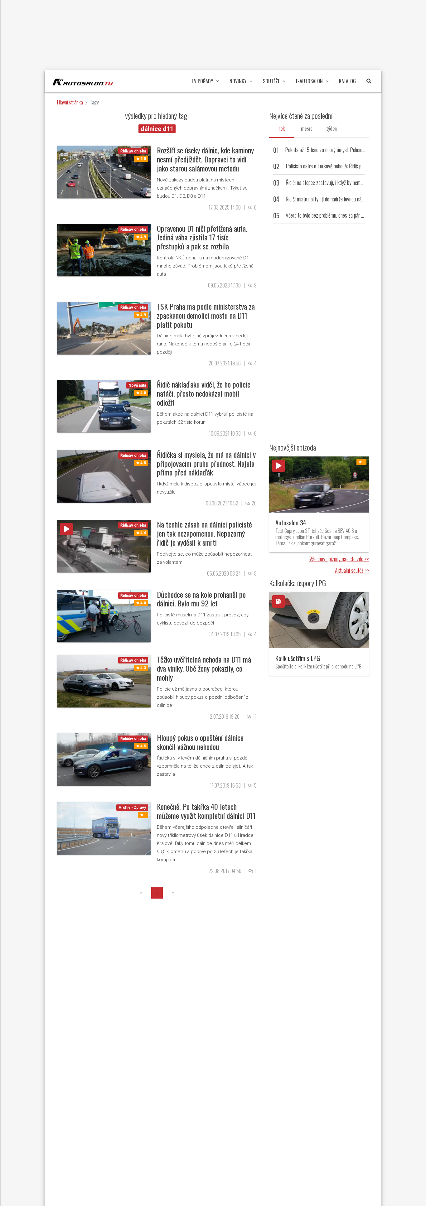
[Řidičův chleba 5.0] (104, 172)
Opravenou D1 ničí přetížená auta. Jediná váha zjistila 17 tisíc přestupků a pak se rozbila (202, 237)
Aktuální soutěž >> (352, 570)
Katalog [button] (347, 81)
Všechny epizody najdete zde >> (339, 559)
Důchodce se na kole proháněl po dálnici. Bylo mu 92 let (201, 599)
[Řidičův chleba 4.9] (104, 250)
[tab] (281, 128)
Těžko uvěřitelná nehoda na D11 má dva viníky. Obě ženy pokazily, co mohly (204, 668)
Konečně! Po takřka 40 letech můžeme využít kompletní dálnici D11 (206, 811)
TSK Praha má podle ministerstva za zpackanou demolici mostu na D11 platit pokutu (206, 315)
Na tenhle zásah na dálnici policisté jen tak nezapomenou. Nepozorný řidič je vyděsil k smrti (204, 533)
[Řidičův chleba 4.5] (104, 476)
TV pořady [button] (202, 81)
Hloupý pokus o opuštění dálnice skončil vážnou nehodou (200, 742)
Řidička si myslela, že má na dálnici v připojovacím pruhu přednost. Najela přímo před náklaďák (206, 463)
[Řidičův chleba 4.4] (104, 546)
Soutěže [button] (271, 81)
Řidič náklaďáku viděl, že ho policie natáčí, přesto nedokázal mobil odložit (203, 393)
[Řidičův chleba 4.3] (104, 681)
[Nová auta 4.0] (104, 406)
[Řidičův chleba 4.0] (104, 616)
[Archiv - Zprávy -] (104, 828)
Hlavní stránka (70, 102)
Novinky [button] (238, 81)
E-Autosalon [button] (309, 81)
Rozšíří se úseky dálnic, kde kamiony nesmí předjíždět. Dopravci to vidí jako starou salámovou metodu (205, 159)
